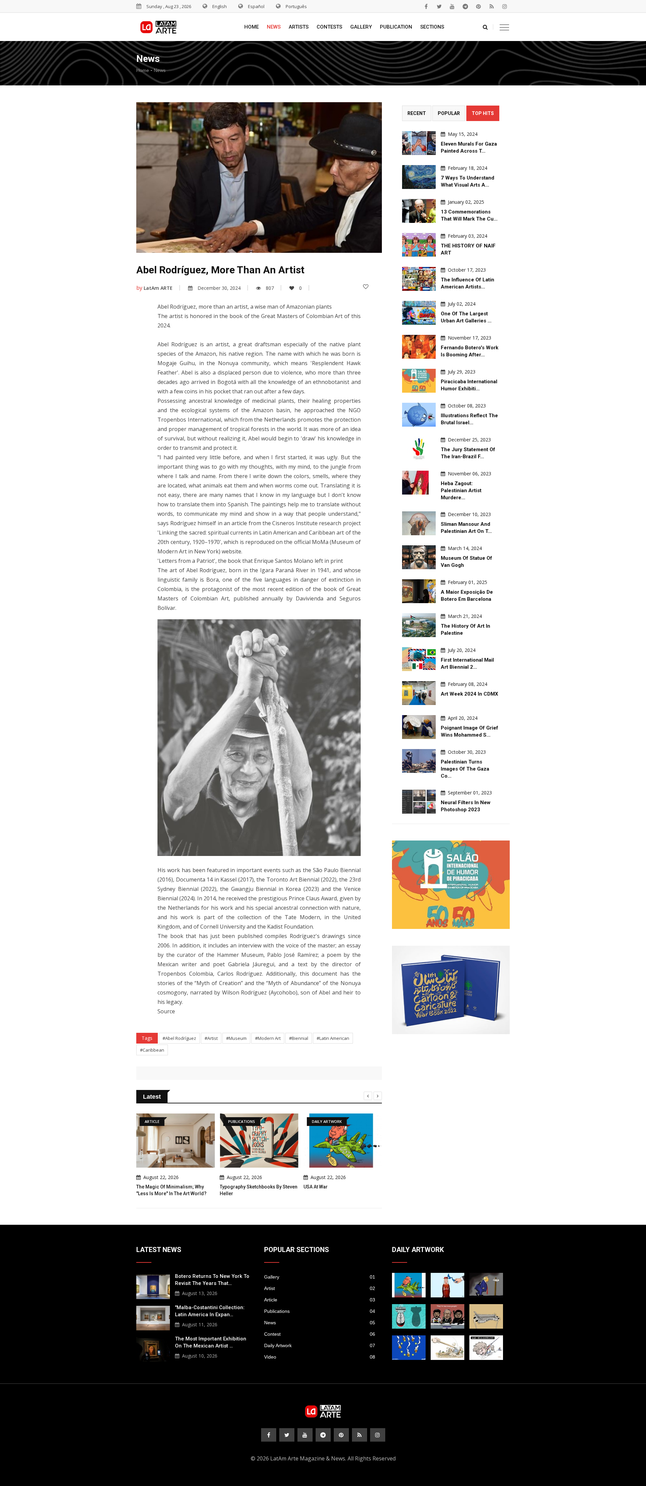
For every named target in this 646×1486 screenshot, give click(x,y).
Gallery (361, 27)
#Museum (236, 1038)
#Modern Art (268, 1038)
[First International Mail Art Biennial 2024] (419, 659)
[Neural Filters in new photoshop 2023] (419, 802)
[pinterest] (478, 6)
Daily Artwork (319, 1345)
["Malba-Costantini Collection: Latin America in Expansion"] (153, 1317)
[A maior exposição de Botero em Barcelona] (419, 591)
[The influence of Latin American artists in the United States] (419, 279)
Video (319, 1357)
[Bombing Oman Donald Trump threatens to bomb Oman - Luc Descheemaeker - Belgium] (486, 1285)
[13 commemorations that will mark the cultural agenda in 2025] (419, 211)
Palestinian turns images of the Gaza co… (465, 769)
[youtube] (452, 6)
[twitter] (439, 6)
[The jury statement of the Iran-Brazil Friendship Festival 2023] (419, 449)
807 (270, 288)
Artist (319, 1288)
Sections (432, 27)
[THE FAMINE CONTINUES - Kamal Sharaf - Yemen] (486, 1316)
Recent (416, 113)
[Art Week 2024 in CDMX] (419, 693)
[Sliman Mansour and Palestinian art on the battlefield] (419, 523)
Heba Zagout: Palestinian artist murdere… (461, 490)
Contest (319, 1334)
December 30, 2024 (219, 288)
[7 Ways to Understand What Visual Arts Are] (419, 177)
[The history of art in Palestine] (419, 625)
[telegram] (465, 6)
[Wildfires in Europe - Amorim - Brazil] (409, 1347)
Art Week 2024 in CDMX (469, 694)
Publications (319, 1311)
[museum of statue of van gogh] (419, 557)
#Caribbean (152, 1050)
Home (251, 27)
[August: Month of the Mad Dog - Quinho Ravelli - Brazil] (486, 1347)
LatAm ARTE (158, 288)
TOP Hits (483, 113)
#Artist (211, 1038)
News (274, 27)
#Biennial (298, 1038)
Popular (449, 113)
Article (319, 1299)
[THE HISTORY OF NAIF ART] (419, 245)
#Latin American (333, 1038)
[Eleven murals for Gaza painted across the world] (419, 143)
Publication (396, 27)
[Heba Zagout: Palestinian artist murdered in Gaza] (419, 483)
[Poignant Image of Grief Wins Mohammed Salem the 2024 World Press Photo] (419, 727)
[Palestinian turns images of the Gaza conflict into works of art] (419, 761)
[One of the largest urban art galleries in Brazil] (419, 313)
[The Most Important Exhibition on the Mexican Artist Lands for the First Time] (153, 1348)
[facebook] (426, 6)
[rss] (492, 6)
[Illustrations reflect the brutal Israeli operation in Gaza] (419, 415)
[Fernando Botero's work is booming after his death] (419, 347)
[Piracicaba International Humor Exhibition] (419, 381)
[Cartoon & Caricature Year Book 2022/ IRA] (451, 990)
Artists (299, 27)
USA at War (315, 1186)
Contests (329, 27)
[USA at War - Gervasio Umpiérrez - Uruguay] (409, 1285)
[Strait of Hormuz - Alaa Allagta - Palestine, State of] (447, 1285)
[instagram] (505, 6)
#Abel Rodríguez (179, 1038)
